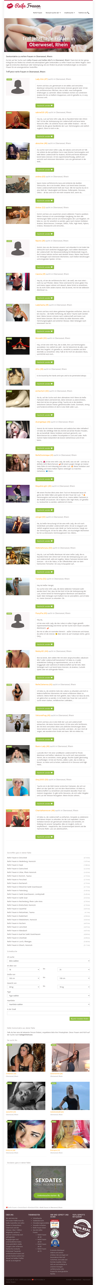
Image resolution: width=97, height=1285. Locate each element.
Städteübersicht (38, 1221)
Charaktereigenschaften (41, 1223)
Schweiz (8, 1230)
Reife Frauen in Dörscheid (48, 858)
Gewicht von (12, 983)
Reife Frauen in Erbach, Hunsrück (48, 945)
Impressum (86, 1280)
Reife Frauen (37, 13)
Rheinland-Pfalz (33, 1207)
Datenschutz (77, 1280)
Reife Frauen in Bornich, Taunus (48, 876)
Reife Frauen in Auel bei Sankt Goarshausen (48, 934)
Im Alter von (11, 966)
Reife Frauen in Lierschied (48, 927)
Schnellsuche (37, 1218)
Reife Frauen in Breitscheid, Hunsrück (48, 905)
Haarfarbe (11, 1000)
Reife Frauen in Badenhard (48, 916)
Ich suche (10, 957)
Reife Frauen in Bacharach (48, 883)
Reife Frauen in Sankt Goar (48, 898)
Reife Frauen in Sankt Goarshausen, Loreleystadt (48, 894)
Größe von (11, 974)
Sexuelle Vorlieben (39, 1225)
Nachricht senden (44, 105)
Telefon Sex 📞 (83, 13)
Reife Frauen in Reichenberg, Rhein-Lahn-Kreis (48, 901)
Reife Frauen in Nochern (48, 923)
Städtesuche (69, 13)
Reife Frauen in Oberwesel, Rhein (51, 1207)
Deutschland (22, 1207)
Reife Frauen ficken (39, 1228)
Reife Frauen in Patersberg (48, 890)
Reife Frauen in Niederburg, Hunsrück (48, 861)
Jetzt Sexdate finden (80, 1019)
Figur (9, 992)
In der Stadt (11, 1009)
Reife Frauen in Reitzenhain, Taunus (48, 912)
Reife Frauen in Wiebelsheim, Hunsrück (48, 919)
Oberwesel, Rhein (63, 79)
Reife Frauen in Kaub (48, 865)
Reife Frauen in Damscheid (48, 868)
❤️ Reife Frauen (11, 1207)
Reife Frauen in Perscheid (48, 879)
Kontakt (68, 1280)
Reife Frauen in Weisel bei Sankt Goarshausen (48, 887)
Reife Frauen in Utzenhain (48, 938)
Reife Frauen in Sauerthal (48, 909)
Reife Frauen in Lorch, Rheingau (48, 941)
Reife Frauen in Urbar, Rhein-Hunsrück (48, 872)
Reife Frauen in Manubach (48, 930)
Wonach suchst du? (53, 13)
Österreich (9, 1228)
